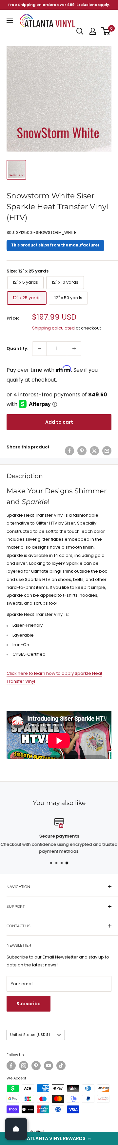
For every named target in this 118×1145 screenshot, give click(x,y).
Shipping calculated (53, 328)
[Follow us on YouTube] (48, 1065)
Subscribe (28, 1003)
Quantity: (17, 348)
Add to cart (59, 422)
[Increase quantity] (74, 349)
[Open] (16, 1129)
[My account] (92, 31)
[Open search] (80, 31)
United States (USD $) (30, 1034)
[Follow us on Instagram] (23, 1065)
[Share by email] (106, 450)
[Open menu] (10, 20)
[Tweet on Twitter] (94, 450)
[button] (59, 1138)
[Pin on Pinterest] (82, 450)
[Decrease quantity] (39, 349)
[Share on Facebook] (69, 450)
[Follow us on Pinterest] (36, 1065)
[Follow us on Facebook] (11, 1065)
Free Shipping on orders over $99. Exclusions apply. (59, 4)
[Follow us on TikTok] (61, 1065)
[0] (106, 31)
